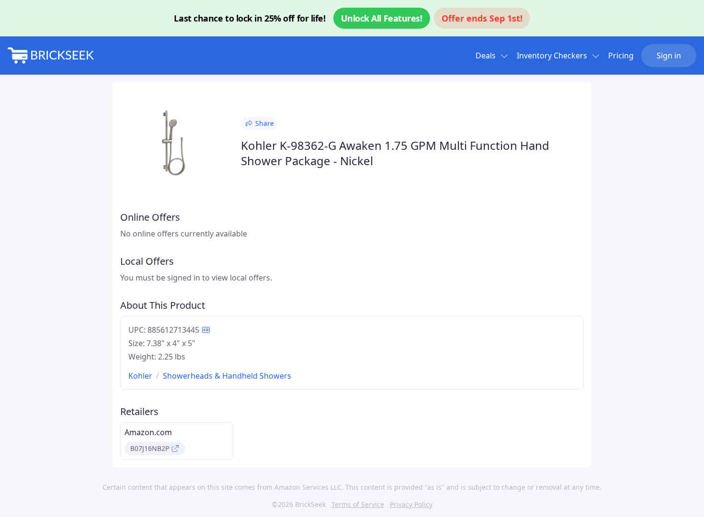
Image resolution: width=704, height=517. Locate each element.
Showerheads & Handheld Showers (227, 376)
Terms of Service (357, 504)
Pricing (621, 55)
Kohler (140, 376)
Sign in (669, 55)
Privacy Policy (411, 504)
